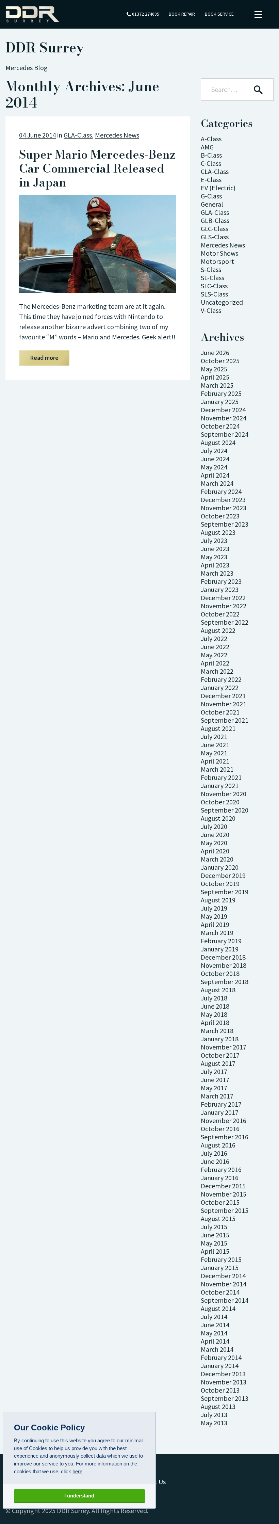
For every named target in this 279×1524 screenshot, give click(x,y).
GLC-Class (214, 228)
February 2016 (221, 1169)
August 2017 (218, 1063)
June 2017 (215, 1079)
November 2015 (223, 1194)
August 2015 (218, 1218)
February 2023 (221, 581)
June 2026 (215, 352)
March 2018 (217, 1030)
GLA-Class (78, 135)
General (212, 204)
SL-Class (212, 277)
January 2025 (220, 401)
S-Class (211, 269)
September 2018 (224, 981)
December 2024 (223, 409)
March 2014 (217, 1349)
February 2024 (221, 491)
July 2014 (214, 1316)
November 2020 (223, 793)
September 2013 (224, 1398)
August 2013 (218, 1406)
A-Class (211, 138)
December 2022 (223, 597)
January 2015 (220, 1267)
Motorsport (217, 261)
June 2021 (215, 744)
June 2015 (215, 1235)
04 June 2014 (37, 135)
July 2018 (214, 998)
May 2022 (214, 655)
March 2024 (217, 483)
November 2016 (223, 1120)
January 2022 (220, 687)
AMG (207, 147)
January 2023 (220, 589)
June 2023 (215, 548)
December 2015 (223, 1186)
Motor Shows (219, 253)
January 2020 (220, 867)
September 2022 (224, 622)
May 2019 (214, 916)
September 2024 (224, 434)
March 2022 (217, 671)
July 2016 (214, 1153)
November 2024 (223, 418)
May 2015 (214, 1243)
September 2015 (224, 1210)
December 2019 (223, 875)
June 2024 (215, 458)
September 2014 (224, 1300)
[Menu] (258, 14)
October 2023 (220, 516)
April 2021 (215, 761)
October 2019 (220, 883)
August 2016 (218, 1145)
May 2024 (214, 467)
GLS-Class (215, 236)
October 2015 (220, 1202)
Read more (44, 358)
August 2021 (218, 728)
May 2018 (214, 1014)
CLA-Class (215, 171)
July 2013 (214, 1414)
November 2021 (223, 704)
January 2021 (220, 785)
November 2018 (223, 965)
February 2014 (221, 1357)
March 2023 (217, 573)
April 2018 (215, 1022)
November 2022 (223, 605)
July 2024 (214, 450)
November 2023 (223, 507)
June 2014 (215, 1324)
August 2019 (218, 900)
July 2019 (214, 908)
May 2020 (214, 842)
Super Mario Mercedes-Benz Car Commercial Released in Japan (97, 168)
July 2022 (214, 638)
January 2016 (220, 1177)
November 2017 (223, 1047)
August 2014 (218, 1308)
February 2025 (221, 393)
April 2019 (215, 924)
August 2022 (218, 630)
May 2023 (214, 556)
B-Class (211, 155)
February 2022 (221, 679)
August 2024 (218, 442)
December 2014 (223, 1275)
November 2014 (223, 1284)
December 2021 (223, 695)
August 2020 (218, 818)
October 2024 (220, 426)
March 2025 (217, 385)
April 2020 (215, 851)
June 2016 (215, 1161)
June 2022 (215, 646)
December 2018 (223, 957)
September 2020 (224, 810)
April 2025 (215, 377)
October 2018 (220, 973)
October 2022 (220, 614)
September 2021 (224, 720)
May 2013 (214, 1422)
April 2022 (215, 663)
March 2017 (217, 1096)
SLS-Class (214, 294)
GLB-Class (215, 220)
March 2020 (217, 859)
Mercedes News (117, 135)
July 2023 (214, 540)
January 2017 (220, 1112)
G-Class (211, 196)
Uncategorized (222, 302)
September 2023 (224, 524)
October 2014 (220, 1292)
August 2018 (218, 989)
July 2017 (214, 1071)
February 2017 (221, 1104)
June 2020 (215, 834)
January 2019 (220, 949)
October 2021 (220, 712)
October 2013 (220, 1390)
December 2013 (223, 1373)
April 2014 (215, 1341)
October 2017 (220, 1055)
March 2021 (217, 769)
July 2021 (214, 736)
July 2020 (214, 826)
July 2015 (214, 1226)
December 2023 (223, 499)
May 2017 (214, 1088)
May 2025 (214, 369)
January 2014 (220, 1365)
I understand (79, 1495)
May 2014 (214, 1333)
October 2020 (220, 802)
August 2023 (218, 532)
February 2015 (221, 1259)
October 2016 (220, 1128)
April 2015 (215, 1251)
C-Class (211, 163)
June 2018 (215, 1006)
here (77, 1471)
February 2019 (221, 940)
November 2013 (223, 1382)
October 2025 (220, 360)
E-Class (211, 179)
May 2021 (214, 753)
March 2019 (217, 932)
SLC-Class (214, 286)
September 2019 (224, 891)
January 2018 (220, 1038)
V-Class (211, 310)
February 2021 (221, 777)
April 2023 (215, 565)
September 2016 (224, 1137)
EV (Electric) (218, 187)
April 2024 (215, 475)
